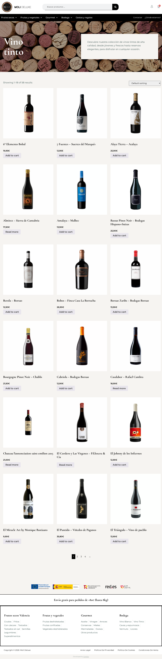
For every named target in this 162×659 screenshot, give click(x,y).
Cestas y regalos (84, 17)
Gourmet (50, 17)
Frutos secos (7, 17)
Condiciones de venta (148, 650)
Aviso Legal (85, 650)
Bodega (65, 17)
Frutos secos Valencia (17, 615)
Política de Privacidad (104, 650)
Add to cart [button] (12, 155)
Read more (11, 231)
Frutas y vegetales (30, 17)
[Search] (115, 7)
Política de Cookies (126, 650)
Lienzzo (86, 656)
